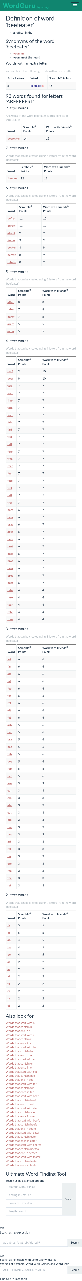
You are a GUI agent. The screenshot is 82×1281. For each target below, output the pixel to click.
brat (10, 561)
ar (8, 969)
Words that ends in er (19, 1067)
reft (9, 495)
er (8, 991)
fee (9, 688)
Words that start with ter (21, 1084)
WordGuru (26, 5)
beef (10, 378)
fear (10, 393)
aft (9, 674)
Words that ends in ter (20, 1092)
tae (9, 827)
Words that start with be (21, 1047)
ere (9, 863)
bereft (11, 225)
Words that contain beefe (21, 1124)
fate (10, 407)
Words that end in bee (19, 1079)
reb (9, 768)
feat (10, 415)
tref (9, 502)
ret (9, 885)
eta (9, 819)
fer (9, 696)
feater (11, 240)
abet (10, 531)
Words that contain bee (20, 1075)
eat (9, 812)
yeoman (18, 53)
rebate (11, 262)
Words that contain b (19, 1027)
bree (10, 575)
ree (9, 871)
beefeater (37, 85)
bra (9, 739)
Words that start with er (20, 1059)
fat (9, 681)
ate (9, 805)
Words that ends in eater (21, 1141)
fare (10, 386)
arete (10, 324)
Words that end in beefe (21, 1128)
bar (9, 732)
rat (9, 849)
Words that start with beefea (23, 1145)
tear (10, 604)
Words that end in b (18, 1031)
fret (9, 488)
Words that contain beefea (22, 1149)
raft (9, 444)
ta (8, 984)
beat (10, 546)
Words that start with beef (22, 1096)
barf (10, 371)
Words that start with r (20, 1035)
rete (10, 612)
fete (10, 480)
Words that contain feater (22, 1161)
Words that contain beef (21, 1100)
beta (10, 553)
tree (10, 619)
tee (9, 878)
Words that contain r (18, 1039)
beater (11, 247)
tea (9, 834)
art (9, 841)
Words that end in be (19, 1055)
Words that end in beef (20, 1104)
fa (8, 925)
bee (9, 761)
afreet (11, 233)
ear (9, 790)
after (10, 302)
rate (10, 590)
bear (10, 517)
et (8, 1005)
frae (10, 400)
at (8, 976)
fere (10, 451)
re (8, 998)
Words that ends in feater (21, 1165)
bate (10, 539)
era (9, 798)
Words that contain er (19, 1063)
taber (10, 309)
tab (9, 754)
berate (11, 255)
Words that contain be (19, 1051)
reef (10, 466)
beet (10, 583)
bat (9, 747)
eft (9, 710)
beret (10, 317)
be (9, 954)
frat (9, 437)
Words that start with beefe (23, 1120)
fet (9, 717)
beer (10, 568)
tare (10, 597)
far (9, 666)
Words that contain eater (21, 1136)
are (9, 783)
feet (10, 473)
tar (9, 856)
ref (9, 703)
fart (9, 429)
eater (10, 331)
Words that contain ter (20, 1088)
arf (9, 659)
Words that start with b (20, 1023)
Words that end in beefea (21, 1153)
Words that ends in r (18, 1043)
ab (9, 940)
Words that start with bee (22, 1071)
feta (10, 422)
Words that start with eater (22, 1132)
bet (9, 776)
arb (9, 725)
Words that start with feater (23, 1157)
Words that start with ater (22, 1108)
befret (11, 218)
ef (8, 932)
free (10, 459)
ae (8, 962)
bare (10, 510)
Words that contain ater (20, 1112)
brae (10, 524)
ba (9, 947)
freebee (12, 178)
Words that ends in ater (20, 1116)
